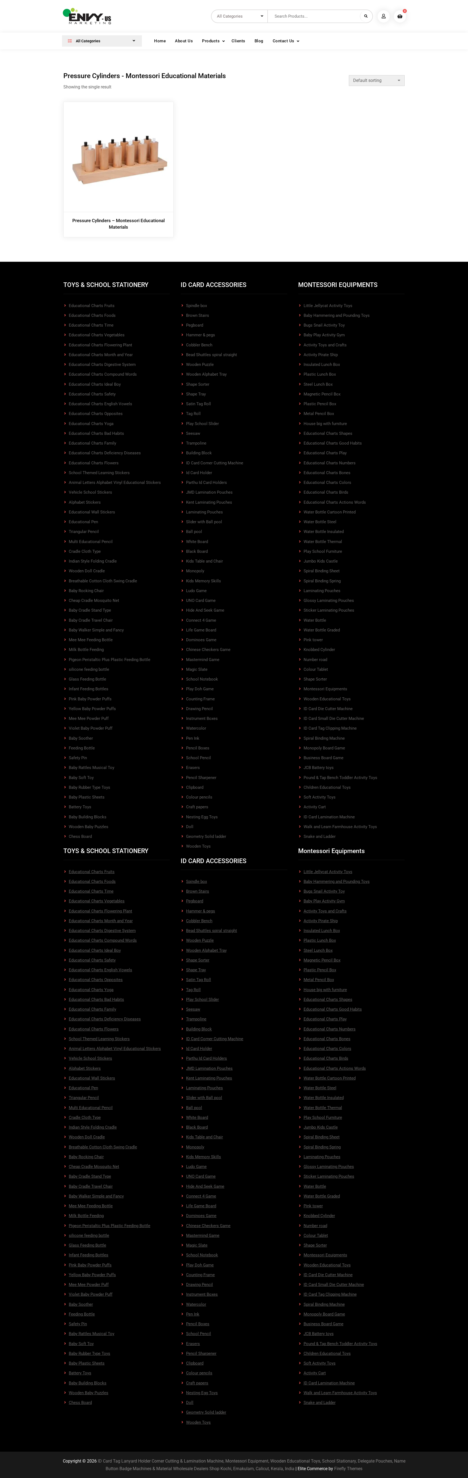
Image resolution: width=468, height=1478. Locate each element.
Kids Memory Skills (203, 581)
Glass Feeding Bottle (87, 679)
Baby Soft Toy (81, 777)
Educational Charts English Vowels (100, 403)
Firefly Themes (348, 1468)
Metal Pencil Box (319, 413)
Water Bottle (315, 620)
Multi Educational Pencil (91, 541)
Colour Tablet (316, 669)
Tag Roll (193, 413)
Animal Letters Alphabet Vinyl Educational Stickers (115, 482)
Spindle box (196, 305)
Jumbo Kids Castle (321, 561)
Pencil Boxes (197, 748)
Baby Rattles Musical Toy (91, 767)
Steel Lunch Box (318, 384)
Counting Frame (200, 699)
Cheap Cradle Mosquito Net (94, 600)
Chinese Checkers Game (208, 649)
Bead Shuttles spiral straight (211, 354)
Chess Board (80, 836)
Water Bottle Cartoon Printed (330, 512)
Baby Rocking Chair (86, 590)
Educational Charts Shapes (328, 433)
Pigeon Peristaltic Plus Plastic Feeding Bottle (109, 659)
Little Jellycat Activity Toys (328, 305)
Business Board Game (323, 757)
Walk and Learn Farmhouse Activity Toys (340, 826)
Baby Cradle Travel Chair (91, 620)
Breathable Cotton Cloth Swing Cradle (103, 581)
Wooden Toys (198, 846)
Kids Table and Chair (204, 561)
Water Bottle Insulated (324, 531)
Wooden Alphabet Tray (206, 374)
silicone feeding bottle (89, 669)
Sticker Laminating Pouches (329, 610)
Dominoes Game (201, 639)
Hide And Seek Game (205, 610)
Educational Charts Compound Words (103, 374)
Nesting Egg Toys (202, 817)
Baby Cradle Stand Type (90, 610)
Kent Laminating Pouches (209, 502)
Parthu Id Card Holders (206, 482)
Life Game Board (201, 630)
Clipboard (194, 787)
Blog (259, 41)
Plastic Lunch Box (320, 374)
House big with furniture (325, 423)
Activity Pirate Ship (321, 354)
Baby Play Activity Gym (324, 335)
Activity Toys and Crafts (325, 345)
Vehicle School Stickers (90, 492)
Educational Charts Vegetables (97, 335)
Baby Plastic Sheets (87, 797)
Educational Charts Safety (92, 394)
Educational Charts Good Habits (333, 443)
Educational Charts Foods (92, 315)
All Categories (87, 41)
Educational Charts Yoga (91, 423)
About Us (184, 41)
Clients (238, 41)
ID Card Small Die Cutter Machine (334, 718)
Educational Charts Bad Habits (96, 433)
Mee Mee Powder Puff (89, 718)
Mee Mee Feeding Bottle (91, 639)
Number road (315, 659)
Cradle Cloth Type (85, 551)
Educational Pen (83, 521)
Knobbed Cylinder (319, 649)
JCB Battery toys (319, 767)
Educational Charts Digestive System (102, 364)
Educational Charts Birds (326, 492)
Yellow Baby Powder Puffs (92, 708)
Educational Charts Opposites (96, 413)
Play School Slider (202, 423)
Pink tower (313, 639)
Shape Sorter (197, 384)
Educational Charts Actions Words (335, 502)
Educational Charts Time (91, 325)
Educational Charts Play (325, 453)
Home (160, 41)
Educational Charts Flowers (94, 463)
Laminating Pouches (204, 512)
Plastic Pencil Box (320, 403)
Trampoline (196, 443)
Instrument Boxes (202, 718)
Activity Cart (315, 807)
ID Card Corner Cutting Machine (214, 463)
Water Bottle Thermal (323, 541)
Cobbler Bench (199, 345)
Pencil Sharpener (201, 777)
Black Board (197, 551)
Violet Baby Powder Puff (90, 728)
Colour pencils (199, 797)
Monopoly (195, 571)
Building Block (199, 453)
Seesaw (193, 433)
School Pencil (198, 757)
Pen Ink (192, 738)
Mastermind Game (202, 659)
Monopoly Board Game (324, 748)
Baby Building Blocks (87, 817)
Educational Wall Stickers (92, 512)
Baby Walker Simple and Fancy (96, 630)
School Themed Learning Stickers (99, 472)
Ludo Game (196, 590)
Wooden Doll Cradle (87, 571)
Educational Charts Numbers (330, 463)
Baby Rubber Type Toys (89, 787)
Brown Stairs (197, 315)
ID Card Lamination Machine (329, 817)
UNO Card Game (201, 600)
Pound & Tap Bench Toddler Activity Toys (340, 777)
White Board (197, 541)
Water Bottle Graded (322, 630)
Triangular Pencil (84, 531)
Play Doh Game (200, 689)
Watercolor (196, 728)
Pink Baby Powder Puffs (90, 699)
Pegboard (194, 325)
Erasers (193, 767)
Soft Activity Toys (320, 797)
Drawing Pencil (199, 708)
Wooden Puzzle (200, 364)
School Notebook (202, 679)
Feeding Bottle (82, 748)
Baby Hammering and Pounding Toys (337, 315)
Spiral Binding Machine (324, 738)
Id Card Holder (199, 472)
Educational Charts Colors (327, 482)
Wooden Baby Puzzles (88, 826)
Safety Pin (78, 757)
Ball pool (194, 531)
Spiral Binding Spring (322, 581)
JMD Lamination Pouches (209, 492)
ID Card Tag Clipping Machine (330, 728)
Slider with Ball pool (204, 521)
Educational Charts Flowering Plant (100, 345)
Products (211, 41)
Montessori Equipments (325, 689)
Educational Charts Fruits (92, 305)
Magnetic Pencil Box (322, 394)
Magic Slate (196, 669)
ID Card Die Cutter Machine (328, 708)
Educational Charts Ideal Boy (95, 384)
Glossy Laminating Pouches (329, 600)
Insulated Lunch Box (322, 364)
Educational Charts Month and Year (101, 354)
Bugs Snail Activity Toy (324, 325)
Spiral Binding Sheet (322, 571)
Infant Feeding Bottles (88, 689)
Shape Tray (196, 394)
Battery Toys (80, 807)
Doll (189, 826)
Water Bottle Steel (320, 521)
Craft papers (197, 807)
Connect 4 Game (201, 620)
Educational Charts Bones (327, 472)
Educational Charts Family (92, 443)
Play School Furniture (323, 551)
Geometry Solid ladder (206, 836)
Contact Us (283, 41)
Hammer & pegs (200, 335)
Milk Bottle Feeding (86, 649)
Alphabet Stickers (85, 502)
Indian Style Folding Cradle (93, 561)
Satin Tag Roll (198, 403)
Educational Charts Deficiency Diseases (105, 453)
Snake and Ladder (320, 836)
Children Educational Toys (327, 787)
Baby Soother (81, 738)
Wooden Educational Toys (327, 699)
